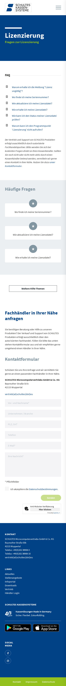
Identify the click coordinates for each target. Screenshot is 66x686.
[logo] (18, 7)
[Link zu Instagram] (8, 661)
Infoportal (10, 581)
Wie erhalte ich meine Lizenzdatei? (29, 109)
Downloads (11, 585)
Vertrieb (9, 589)
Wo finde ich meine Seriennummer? (30, 97)
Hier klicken (45, 509)
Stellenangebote (13, 577)
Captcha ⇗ (53, 513)
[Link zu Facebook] (8, 653)
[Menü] (58, 7)
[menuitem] (57, 7)
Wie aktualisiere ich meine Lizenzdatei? (32, 103)
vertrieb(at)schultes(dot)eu (19, 394)
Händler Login (12, 592)
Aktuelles (9, 573)
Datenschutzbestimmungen (43, 489)
